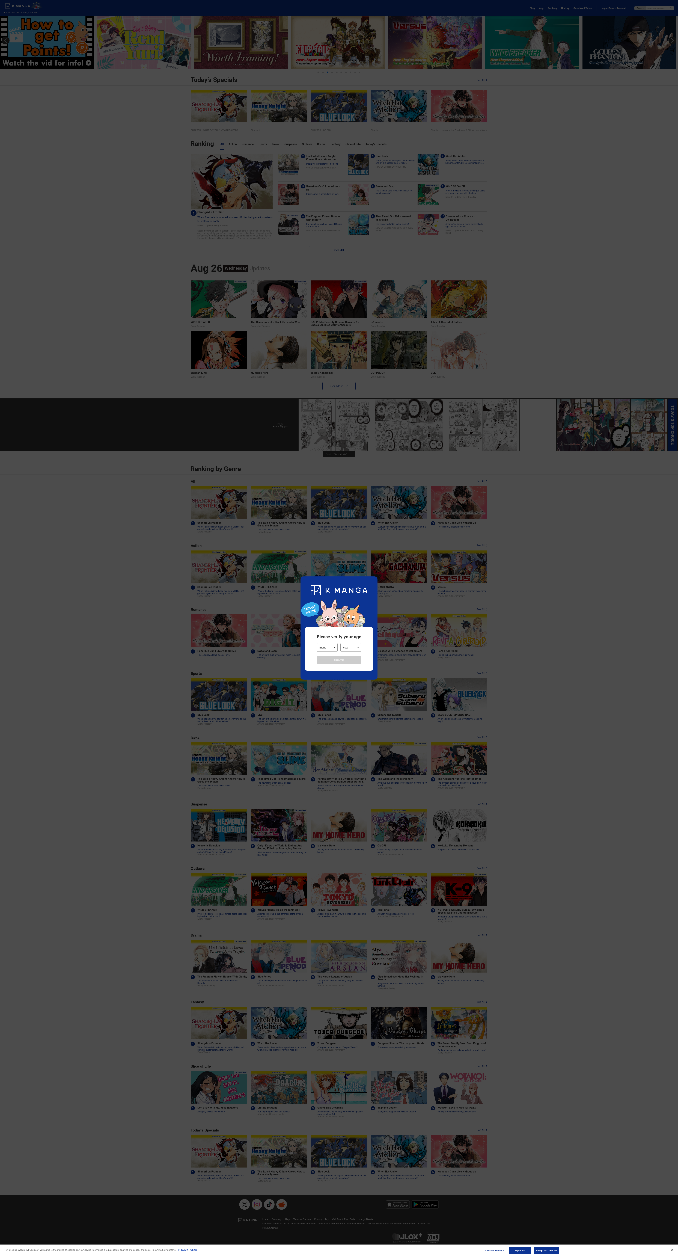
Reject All (520, 1250)
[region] (339, 1250)
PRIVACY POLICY (187, 1249)
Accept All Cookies (546, 1250)
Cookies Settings (494, 1250)
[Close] (672, 1250)
